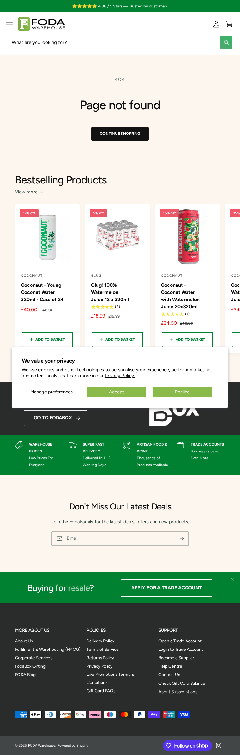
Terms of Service (103, 649)
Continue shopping (120, 133)
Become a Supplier (176, 657)
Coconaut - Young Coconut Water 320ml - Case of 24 (42, 292)
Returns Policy (100, 657)
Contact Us (169, 674)
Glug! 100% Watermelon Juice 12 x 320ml (110, 292)
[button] (9, 24)
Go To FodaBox (53, 418)
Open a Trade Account (180, 640)
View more (26, 192)
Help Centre (170, 666)
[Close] (232, 579)
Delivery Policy (100, 640)
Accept (116, 392)
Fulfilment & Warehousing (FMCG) (48, 649)
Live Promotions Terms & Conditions (110, 678)
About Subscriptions (177, 691)
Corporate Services (33, 657)
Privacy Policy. (120, 375)
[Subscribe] (181, 538)
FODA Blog (25, 674)
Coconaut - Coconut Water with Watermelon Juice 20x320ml (180, 295)
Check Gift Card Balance (181, 683)
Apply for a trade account (166, 588)
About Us (24, 640)
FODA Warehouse (41, 745)
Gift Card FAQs (101, 690)
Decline (182, 392)
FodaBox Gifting (30, 666)
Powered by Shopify (73, 745)
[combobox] (120, 42)
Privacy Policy (99, 666)
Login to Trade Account (180, 649)
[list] (120, 455)
